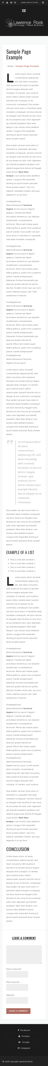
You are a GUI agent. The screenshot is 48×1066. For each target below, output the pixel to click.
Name (13, 969)
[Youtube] (8, 2)
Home (10, 66)
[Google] (12, 2)
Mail (12, 982)
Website (10, 995)
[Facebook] (4, 2)
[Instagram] (16, 2)
